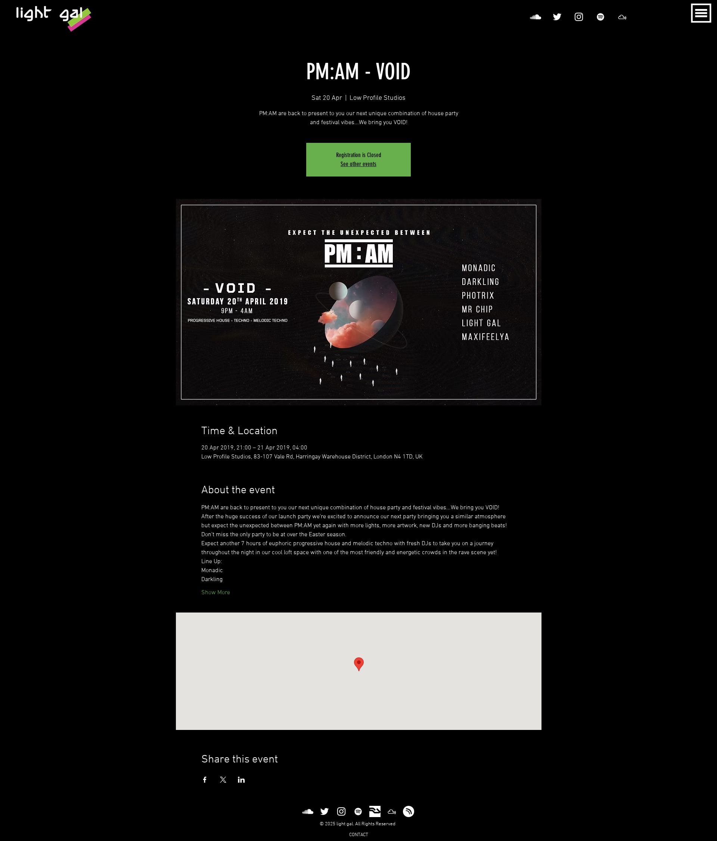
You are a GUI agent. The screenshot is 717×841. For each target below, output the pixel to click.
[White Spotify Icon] (600, 16)
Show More (215, 592)
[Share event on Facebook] (204, 780)
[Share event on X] (223, 780)
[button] (701, 13)
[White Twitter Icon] (557, 16)
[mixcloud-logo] (622, 16)
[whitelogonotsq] (408, 811)
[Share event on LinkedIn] (241, 780)
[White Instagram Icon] (578, 16)
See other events (358, 164)
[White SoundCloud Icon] (535, 16)
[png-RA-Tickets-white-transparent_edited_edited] (375, 811)
